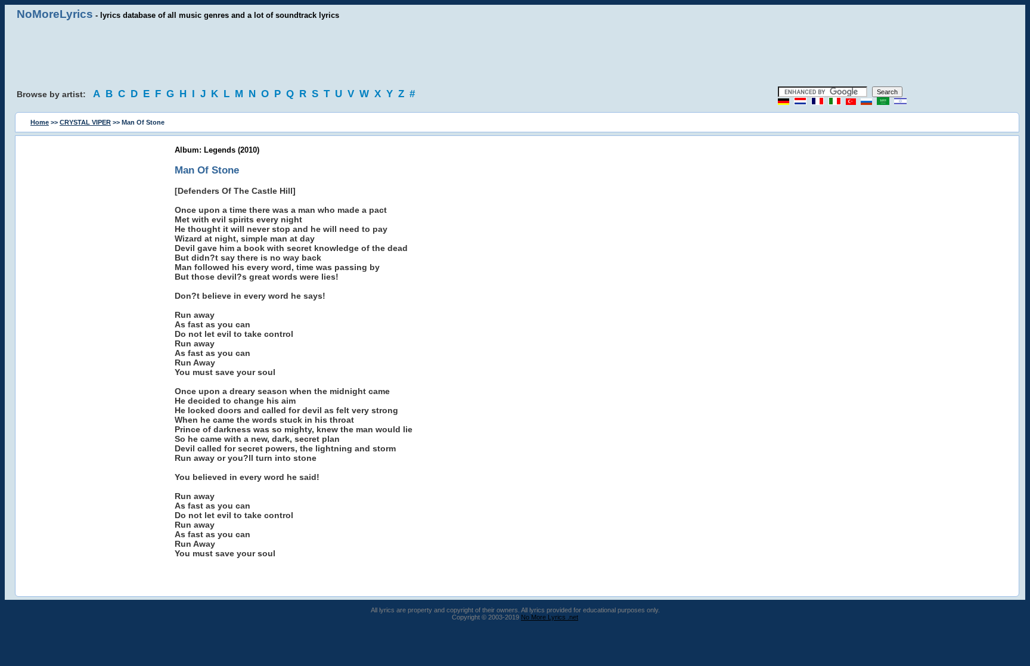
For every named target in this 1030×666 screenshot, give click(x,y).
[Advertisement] (515, 53)
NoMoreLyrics (55, 14)
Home (39, 122)
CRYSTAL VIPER (85, 122)
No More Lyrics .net (549, 617)
